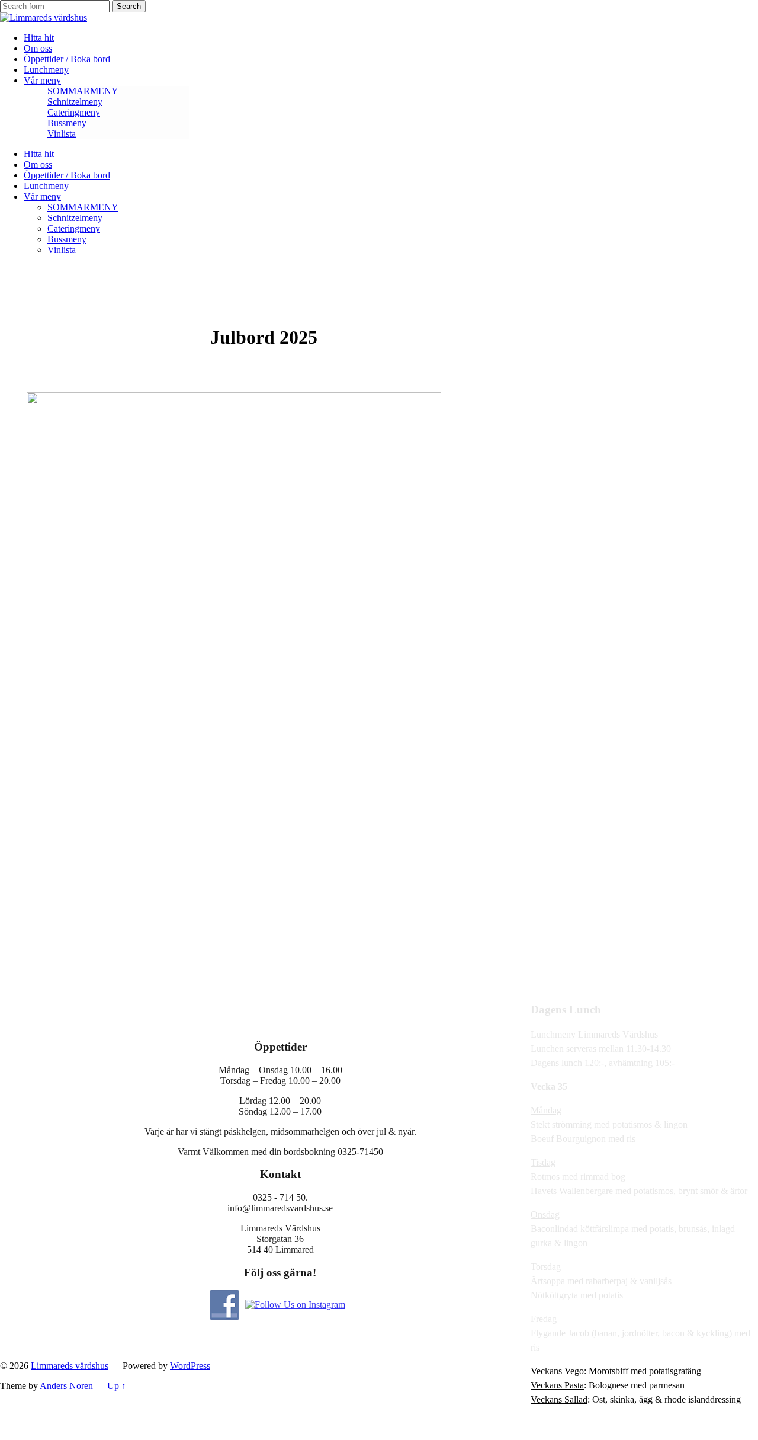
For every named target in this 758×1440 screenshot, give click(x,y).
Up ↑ (116, 1386)
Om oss (38, 48)
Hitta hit (39, 38)
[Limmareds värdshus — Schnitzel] (43, 17)
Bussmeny (66, 123)
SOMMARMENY (82, 91)
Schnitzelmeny (74, 102)
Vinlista (61, 134)
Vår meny (42, 80)
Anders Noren (66, 1386)
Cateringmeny (73, 112)
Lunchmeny (46, 70)
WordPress (190, 1366)
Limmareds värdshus (69, 1366)
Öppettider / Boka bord (67, 59)
